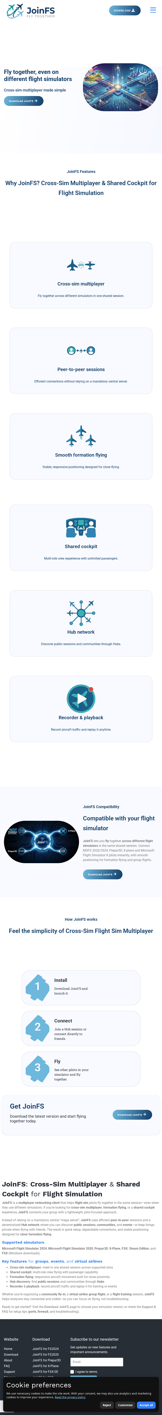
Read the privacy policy (70, 1397)
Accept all (146, 1405)
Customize (125, 1405)
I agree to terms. (86, 1372)
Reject (107, 1405)
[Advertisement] (81, 212)
